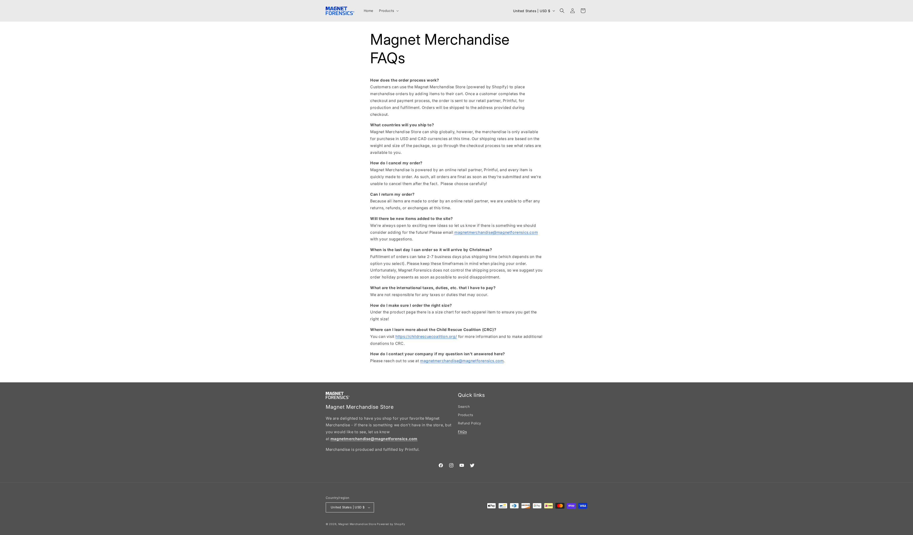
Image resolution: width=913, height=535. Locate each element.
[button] (388, 11)
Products (465, 415)
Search (464, 406)
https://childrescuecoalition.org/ (426, 336)
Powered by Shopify (391, 524)
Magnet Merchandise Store (357, 524)
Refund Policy (469, 423)
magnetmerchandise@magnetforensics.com (496, 232)
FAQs (462, 432)
